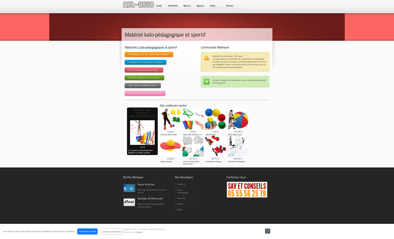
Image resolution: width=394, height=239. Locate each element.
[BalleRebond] (211, 134)
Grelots (180, 204)
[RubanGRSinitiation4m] (142, 116)
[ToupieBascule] (166, 161)
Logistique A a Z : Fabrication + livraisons (146, 62)
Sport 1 (187, 6)
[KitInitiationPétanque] (236, 161)
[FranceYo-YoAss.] (146, 184)
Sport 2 (200, 6)
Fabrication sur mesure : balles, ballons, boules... (149, 54)
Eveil (160, 6)
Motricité (173, 6)
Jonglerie (181, 184)
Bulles (180, 210)
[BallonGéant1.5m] (235, 134)
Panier (230, 6)
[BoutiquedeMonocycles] (150, 198)
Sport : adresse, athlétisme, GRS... (143, 85)
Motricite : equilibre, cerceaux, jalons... (144, 78)
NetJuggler (139, 232)
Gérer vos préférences (112, 231)
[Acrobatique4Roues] (213, 161)
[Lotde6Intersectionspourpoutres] (191, 162)
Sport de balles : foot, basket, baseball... (145, 93)
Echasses (181, 198)
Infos (215, 6)
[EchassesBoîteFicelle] (169, 134)
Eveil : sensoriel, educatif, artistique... (144, 70)
